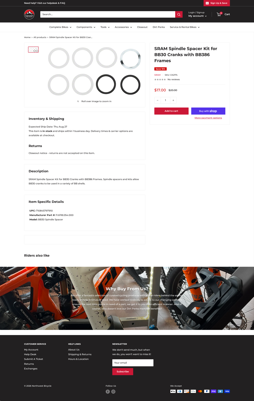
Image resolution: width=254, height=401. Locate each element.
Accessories (122, 27)
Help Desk (30, 354)
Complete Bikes (58, 27)
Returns (29, 364)
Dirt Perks (159, 27)
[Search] (179, 14)
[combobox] (107, 14)
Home (27, 37)
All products (40, 37)
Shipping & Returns (79, 354)
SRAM (157, 75)
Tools (103, 27)
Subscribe (123, 371)
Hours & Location (78, 359)
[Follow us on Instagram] (113, 392)
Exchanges (30, 368)
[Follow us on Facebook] (108, 392)
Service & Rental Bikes (183, 27)
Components (84, 27)
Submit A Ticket (33, 359)
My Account (31, 349)
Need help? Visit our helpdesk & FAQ (44, 3)
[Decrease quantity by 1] (157, 100)
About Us (73, 349)
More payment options (208, 118)
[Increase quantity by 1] (173, 100)
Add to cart (171, 111)
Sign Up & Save (218, 3)
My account (196, 15)
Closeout (142, 27)
